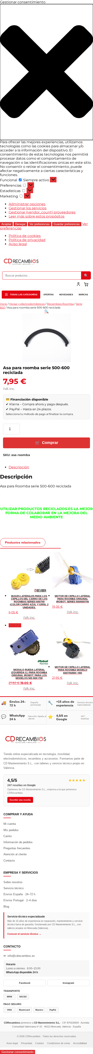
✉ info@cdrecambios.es (19, 955)
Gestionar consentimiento (18, 1052)
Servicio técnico (13, 888)
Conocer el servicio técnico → (24, 934)
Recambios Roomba (60, 303)
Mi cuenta (9, 823)
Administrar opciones (27, 204)
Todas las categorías (23, 294)
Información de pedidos (18, 842)
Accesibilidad (80, 1043)
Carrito (7, 836)
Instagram (68, 983)
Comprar (50, 442)
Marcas (83, 294)
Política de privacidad (27, 240)
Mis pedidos (11, 830)
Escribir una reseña (20, 800)
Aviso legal (18, 244)
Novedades (66, 294)
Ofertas (48, 294)
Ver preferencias (39, 224)
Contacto (9, 860)
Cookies (39, 1043)
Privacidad (26, 1043)
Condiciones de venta (58, 1043)
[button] (46, 72)
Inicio (3, 303)
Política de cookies (25, 236)
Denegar (20, 224)
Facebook (24, 983)
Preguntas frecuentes (16, 848)
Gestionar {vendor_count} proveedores (42, 212)
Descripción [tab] (19, 467)
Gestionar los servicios (27, 208)
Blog (6, 906)
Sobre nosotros (12, 882)
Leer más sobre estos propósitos (36, 216)
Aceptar (6, 224)
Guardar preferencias (67, 224)
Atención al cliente (15, 854)
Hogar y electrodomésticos (27, 303)
